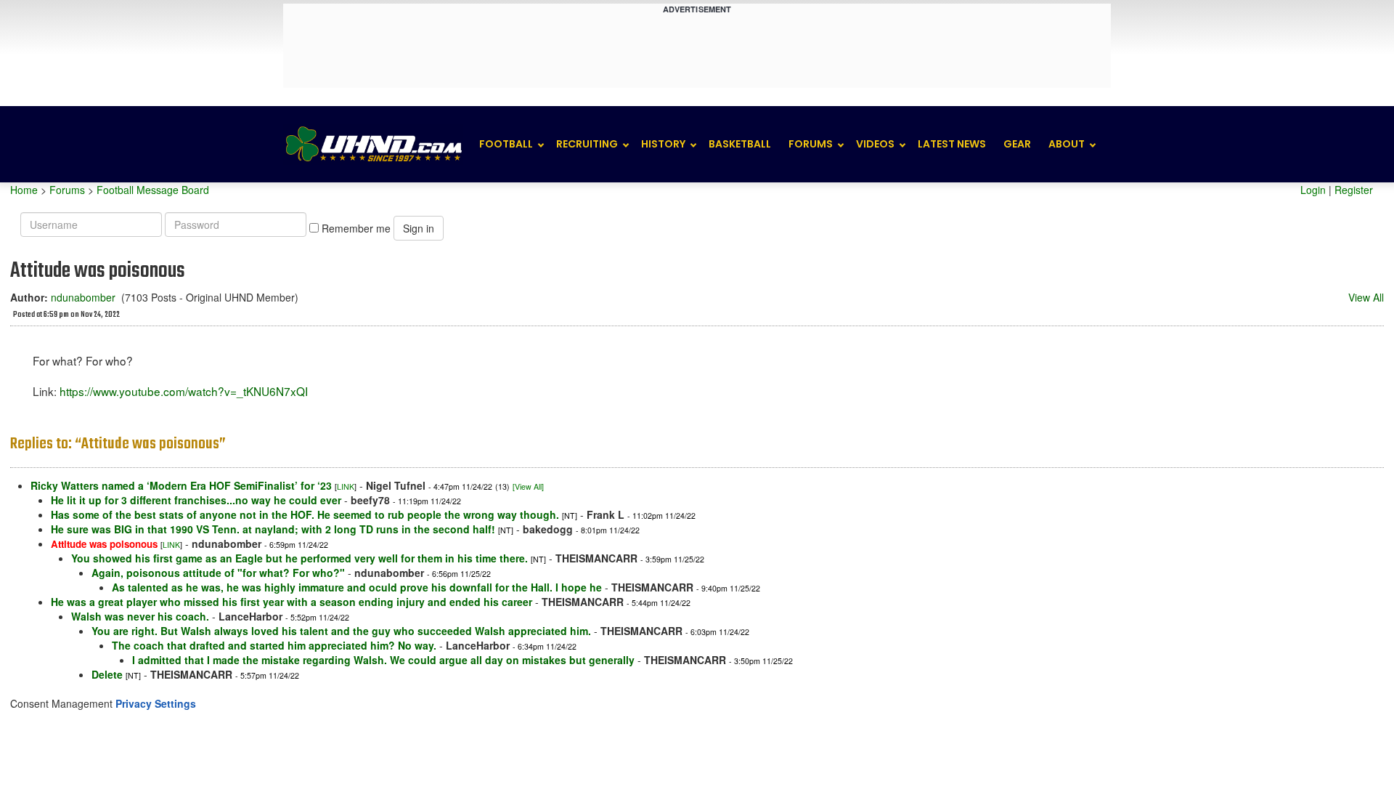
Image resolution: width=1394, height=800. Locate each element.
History (663, 144)
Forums (810, 144)
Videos (875, 144)
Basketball (740, 144)
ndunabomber (83, 297)
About (1066, 144)
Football (506, 144)
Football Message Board (153, 189)
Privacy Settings (155, 703)
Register (1353, 189)
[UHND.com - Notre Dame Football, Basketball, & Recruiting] (373, 144)
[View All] (528, 486)
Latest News (952, 144)
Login (1313, 189)
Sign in (418, 228)
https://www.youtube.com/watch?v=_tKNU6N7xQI (184, 391)
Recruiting (587, 144)
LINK (345, 486)
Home (24, 189)
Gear (1017, 144)
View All (1366, 297)
